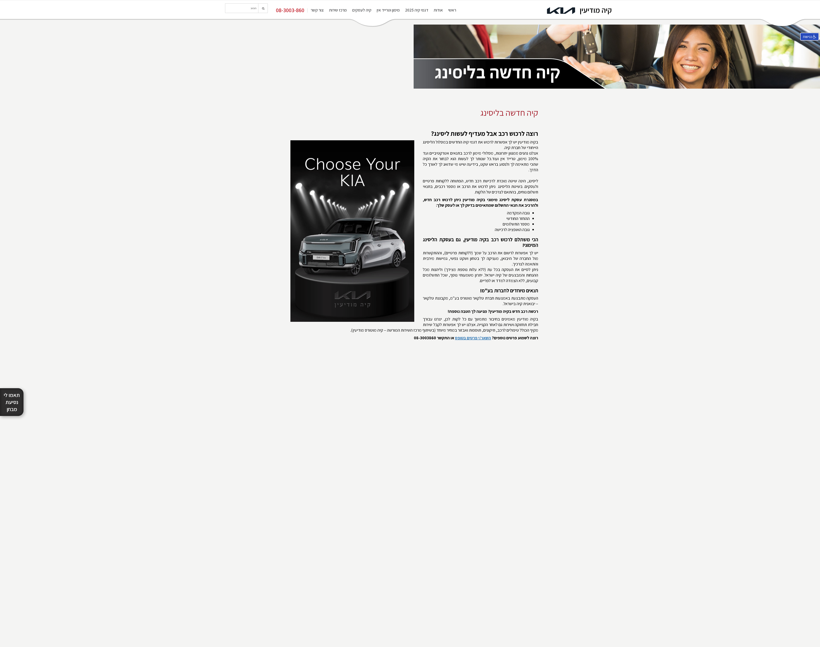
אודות (438, 10)
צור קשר (317, 10)
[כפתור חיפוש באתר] (263, 8)
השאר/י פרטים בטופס (473, 338)
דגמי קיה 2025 (416, 10)
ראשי (452, 10)
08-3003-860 (290, 10)
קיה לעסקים (361, 10)
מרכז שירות (338, 10)
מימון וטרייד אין (388, 10)
